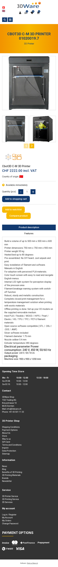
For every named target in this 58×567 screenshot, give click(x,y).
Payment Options (10, 430)
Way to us (6, 439)
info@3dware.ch (14, 409)
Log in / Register (9, 514)
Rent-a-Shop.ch (32, 563)
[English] (3, 11)
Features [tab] (29, 233)
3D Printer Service (10, 496)
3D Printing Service (10, 499)
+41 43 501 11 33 (16, 412)
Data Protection (9, 451)
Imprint (5, 448)
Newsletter (7, 481)
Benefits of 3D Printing (12, 472)
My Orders (6, 520)
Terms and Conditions (12, 445)
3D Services (7, 502)
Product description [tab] (29, 227)
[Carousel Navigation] (29, 146)
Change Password (10, 523)
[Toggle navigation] (10, 19)
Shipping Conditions (11, 427)
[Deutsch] (3, 7)
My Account (7, 517)
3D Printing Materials (11, 475)
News (4, 466)
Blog (4, 469)
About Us (6, 433)
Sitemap (6, 454)
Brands (5, 478)
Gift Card (6, 442)
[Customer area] (21, 13)
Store (4, 436)
